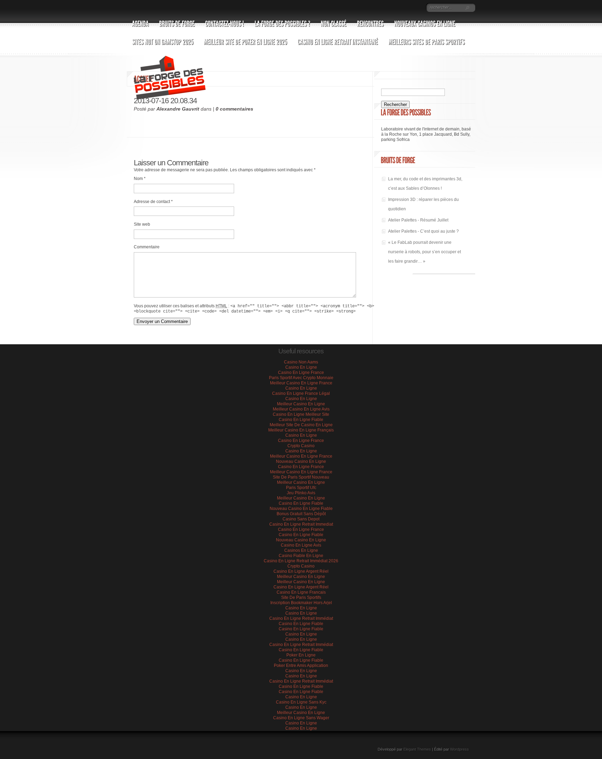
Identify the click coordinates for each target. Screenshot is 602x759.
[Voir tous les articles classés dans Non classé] (334, 21)
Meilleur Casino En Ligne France (301, 383)
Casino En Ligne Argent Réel (301, 571)
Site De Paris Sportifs (301, 597)
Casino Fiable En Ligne (301, 555)
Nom (140, 178)
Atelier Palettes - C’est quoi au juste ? (423, 231)
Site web (142, 224)
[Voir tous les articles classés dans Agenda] (140, 21)
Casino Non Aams (301, 362)
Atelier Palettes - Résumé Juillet (418, 220)
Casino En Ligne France (301, 372)
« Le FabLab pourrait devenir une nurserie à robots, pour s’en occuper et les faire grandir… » (424, 252)
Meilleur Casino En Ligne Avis (301, 409)
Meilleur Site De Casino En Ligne (301, 424)
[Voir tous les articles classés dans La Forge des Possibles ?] (282, 21)
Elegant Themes (417, 749)
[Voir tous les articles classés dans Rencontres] (370, 21)
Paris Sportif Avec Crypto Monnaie (301, 377)
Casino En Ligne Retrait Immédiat (301, 618)
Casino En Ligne (301, 367)
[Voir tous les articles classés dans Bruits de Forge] (177, 21)
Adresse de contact (153, 201)
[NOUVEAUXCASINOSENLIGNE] (425, 21)
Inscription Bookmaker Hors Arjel (301, 602)
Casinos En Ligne (301, 550)
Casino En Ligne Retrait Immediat (301, 524)
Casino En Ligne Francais (301, 592)
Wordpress (459, 749)
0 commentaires (234, 109)
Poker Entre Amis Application (301, 665)
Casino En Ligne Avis (301, 545)
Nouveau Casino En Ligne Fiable (301, 508)
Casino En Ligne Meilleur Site (301, 414)
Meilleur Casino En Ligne (301, 403)
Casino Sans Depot (301, 519)
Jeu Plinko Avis (301, 492)
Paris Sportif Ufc (301, 487)
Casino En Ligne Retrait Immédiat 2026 (301, 560)
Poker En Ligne (301, 655)
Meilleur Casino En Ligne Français (301, 430)
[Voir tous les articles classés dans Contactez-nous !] (224, 21)
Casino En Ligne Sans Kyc (301, 702)
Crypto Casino (301, 445)
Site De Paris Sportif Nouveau (301, 477)
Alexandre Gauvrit (177, 109)
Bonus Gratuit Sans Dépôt (301, 513)
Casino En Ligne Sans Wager (301, 717)
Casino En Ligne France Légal (301, 393)
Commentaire (147, 247)
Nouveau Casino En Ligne (301, 461)
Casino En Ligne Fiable (301, 419)
